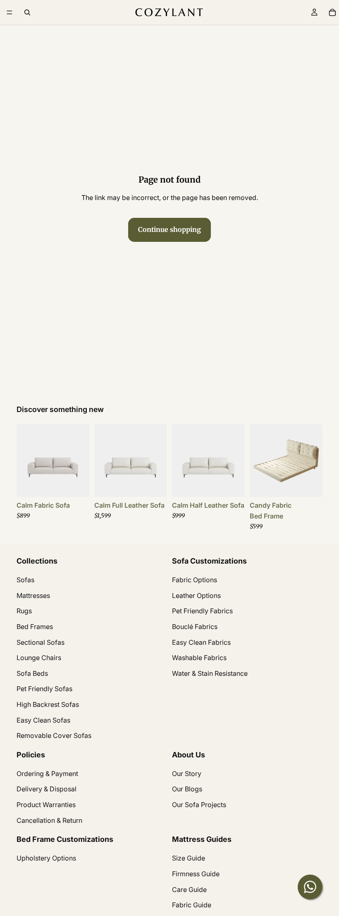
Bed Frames (35, 626)
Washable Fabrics (199, 657)
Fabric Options (194, 580)
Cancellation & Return (49, 820)
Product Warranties (46, 804)
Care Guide (189, 889)
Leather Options (196, 595)
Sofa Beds (32, 673)
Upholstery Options (46, 858)
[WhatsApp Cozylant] (310, 887)
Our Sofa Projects (199, 804)
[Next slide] (80, 460)
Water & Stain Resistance (210, 673)
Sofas (25, 580)
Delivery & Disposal (46, 789)
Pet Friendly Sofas (44, 689)
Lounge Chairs (39, 657)
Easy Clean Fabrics (201, 642)
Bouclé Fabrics (194, 626)
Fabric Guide (191, 905)
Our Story (186, 773)
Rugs (24, 611)
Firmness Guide (196, 874)
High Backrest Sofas (48, 704)
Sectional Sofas (40, 642)
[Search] (27, 12)
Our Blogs (187, 789)
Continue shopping (169, 229)
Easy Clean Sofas (43, 720)
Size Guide (188, 858)
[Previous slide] (26, 460)
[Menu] (9, 12)
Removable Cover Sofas (54, 735)
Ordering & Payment (47, 773)
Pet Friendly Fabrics (202, 611)
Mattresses (33, 595)
